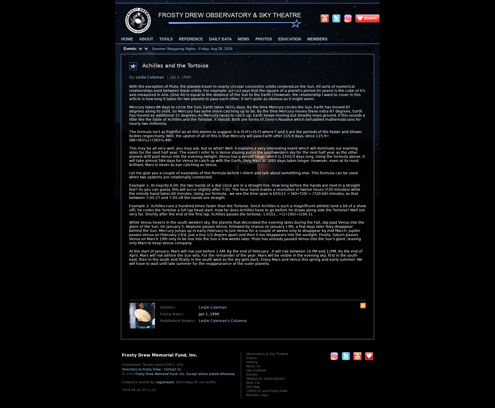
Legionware (165, 382)
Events (251, 358)
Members (317, 39)
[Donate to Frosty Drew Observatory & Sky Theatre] (369, 356)
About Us (253, 366)
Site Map (253, 387)
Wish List (253, 383)
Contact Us (172, 369)
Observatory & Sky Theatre (267, 354)
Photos (263, 39)
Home (127, 39)
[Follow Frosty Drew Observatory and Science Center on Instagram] (348, 18)
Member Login (257, 395)
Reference (191, 39)
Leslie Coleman (150, 77)
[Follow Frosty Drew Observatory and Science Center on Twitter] (346, 356)
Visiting (252, 362)
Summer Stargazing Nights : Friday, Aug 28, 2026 (192, 49)
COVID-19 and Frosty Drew (266, 391)
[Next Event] (146, 49)
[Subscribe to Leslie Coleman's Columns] (363, 307)
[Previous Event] (140, 49)
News (243, 39)
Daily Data (220, 39)
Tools (166, 39)
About (146, 39)
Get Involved (256, 370)
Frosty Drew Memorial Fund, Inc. (185, 374)
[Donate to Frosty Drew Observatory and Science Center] (368, 18)
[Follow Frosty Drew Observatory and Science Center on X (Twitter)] (336, 18)
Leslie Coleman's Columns (223, 321)
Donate (251, 374)
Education (289, 39)
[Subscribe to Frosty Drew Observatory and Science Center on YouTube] (325, 18)
